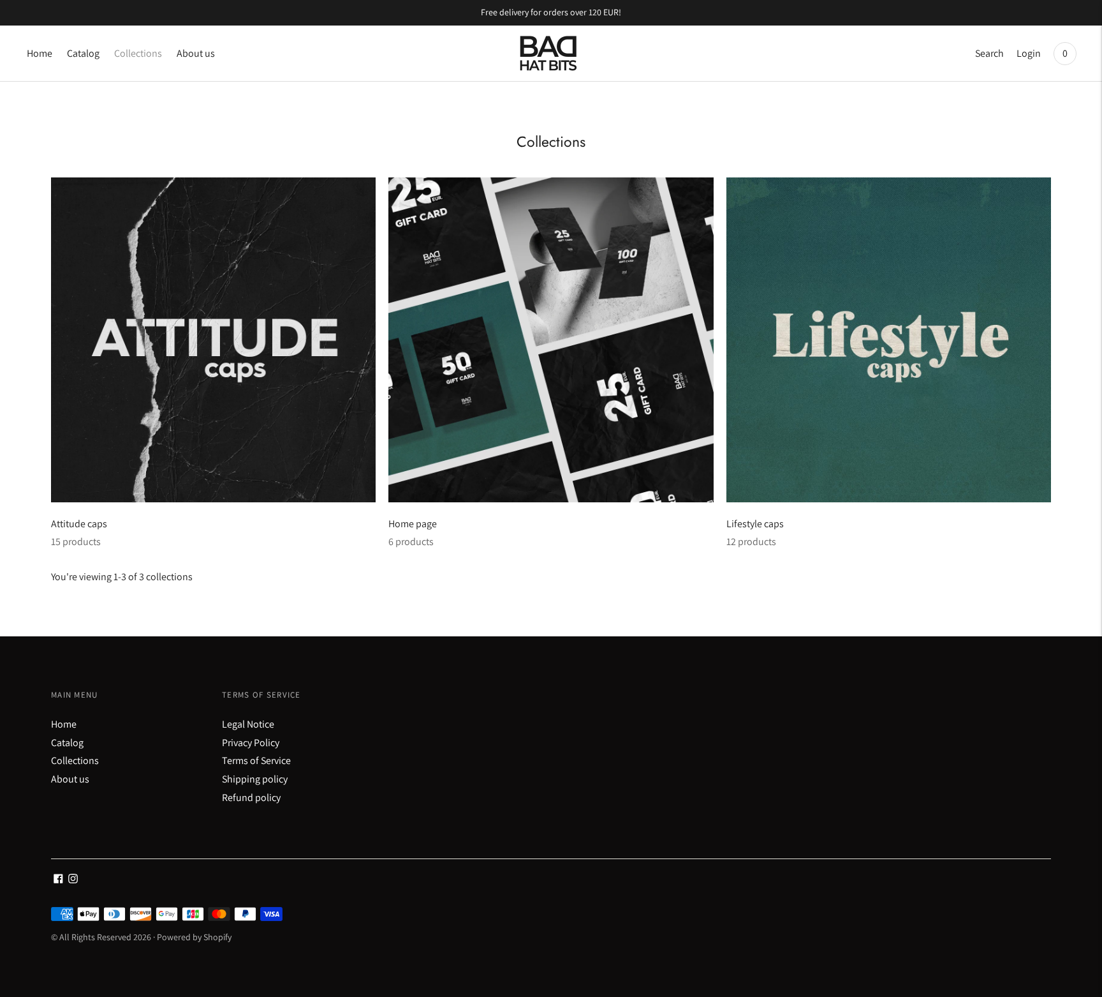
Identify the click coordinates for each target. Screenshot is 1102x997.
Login (1029, 53)
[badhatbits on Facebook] (58, 880)
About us (196, 53)
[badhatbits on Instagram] (73, 880)
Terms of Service (256, 760)
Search (989, 53)
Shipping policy (255, 779)
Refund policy (251, 797)
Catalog (83, 53)
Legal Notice (248, 724)
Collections (138, 53)
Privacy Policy (250, 742)
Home (39, 53)
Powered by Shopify (194, 937)
